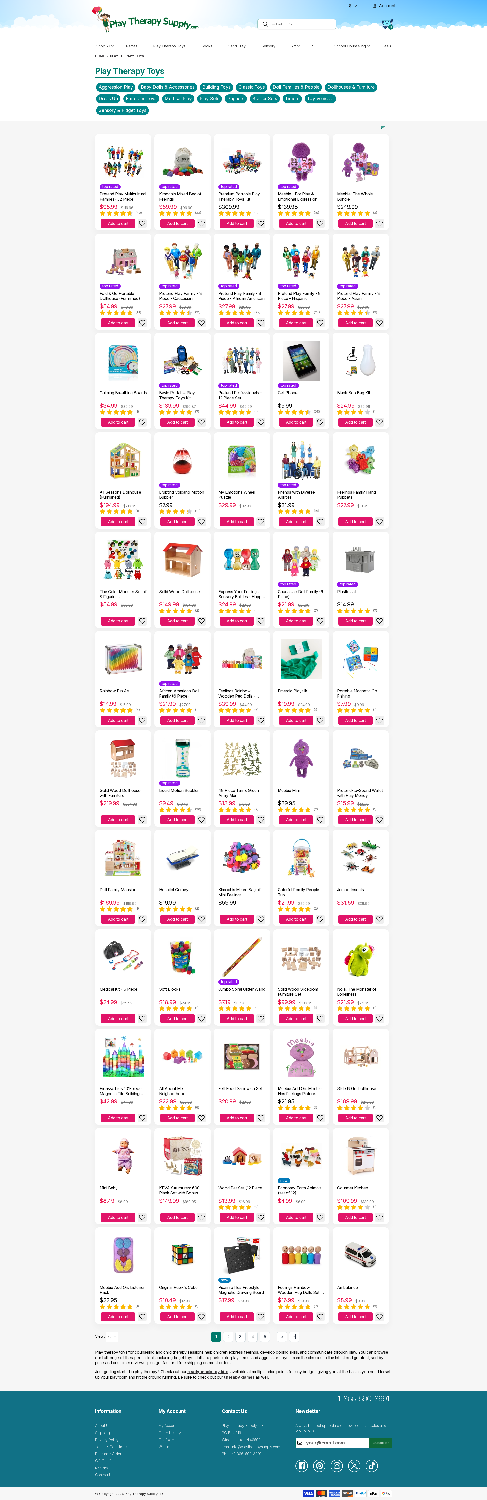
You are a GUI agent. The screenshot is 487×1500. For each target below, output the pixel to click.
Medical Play (178, 98)
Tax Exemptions (171, 1440)
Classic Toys (251, 87)
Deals (386, 46)
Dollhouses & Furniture (351, 87)
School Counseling (350, 46)
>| (294, 1336)
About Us (102, 1425)
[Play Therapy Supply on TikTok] (374, 1471)
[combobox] (302, 24)
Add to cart (118, 223)
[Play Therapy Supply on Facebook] (304, 1471)
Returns (101, 1468)
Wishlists (165, 1446)
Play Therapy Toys (169, 46)
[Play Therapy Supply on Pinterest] (322, 1471)
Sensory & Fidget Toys (122, 110)
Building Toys (216, 87)
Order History (170, 1433)
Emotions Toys (141, 98)
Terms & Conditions (111, 1446)
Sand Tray (237, 46)
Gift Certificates (107, 1461)
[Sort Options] (383, 127)
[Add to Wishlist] (142, 223)
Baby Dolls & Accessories (168, 87)
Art (293, 46)
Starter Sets (264, 98)
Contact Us (104, 1475)
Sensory (268, 46)
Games (131, 46)
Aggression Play (116, 87)
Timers (292, 98)
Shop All (103, 46)
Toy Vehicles (320, 98)
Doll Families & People (296, 87)
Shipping (102, 1433)
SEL (315, 46)
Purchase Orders (109, 1454)
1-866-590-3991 (363, 1398)
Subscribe (381, 1443)
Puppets (235, 98)
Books (207, 46)
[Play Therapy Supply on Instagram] (339, 1471)
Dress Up (108, 98)
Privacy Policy (107, 1440)
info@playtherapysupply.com (255, 1446)
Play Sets (209, 98)
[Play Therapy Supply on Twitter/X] (357, 1471)
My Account (168, 1425)
